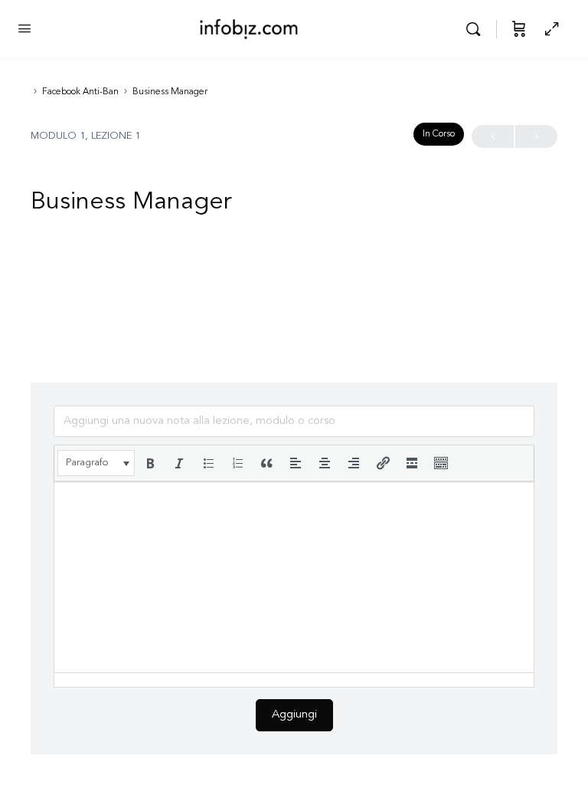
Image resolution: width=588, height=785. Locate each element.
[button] (96, 463)
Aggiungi (294, 715)
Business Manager (169, 92)
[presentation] (96, 463)
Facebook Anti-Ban (80, 92)
